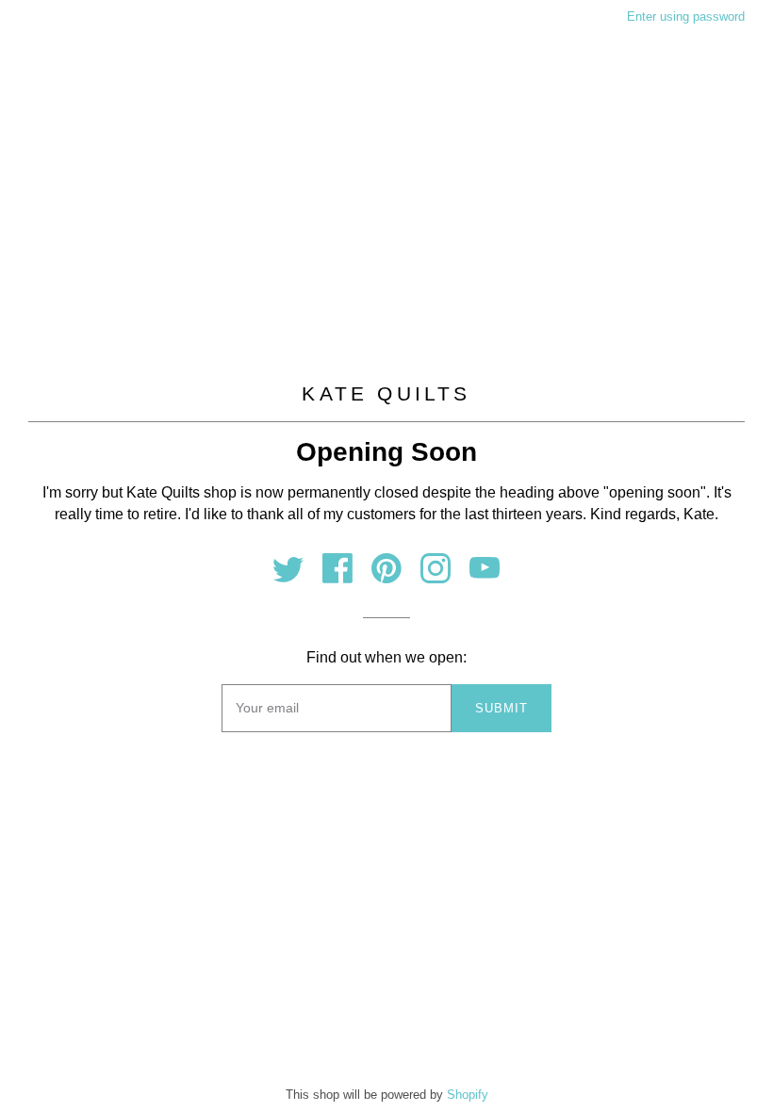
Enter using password (686, 16)
